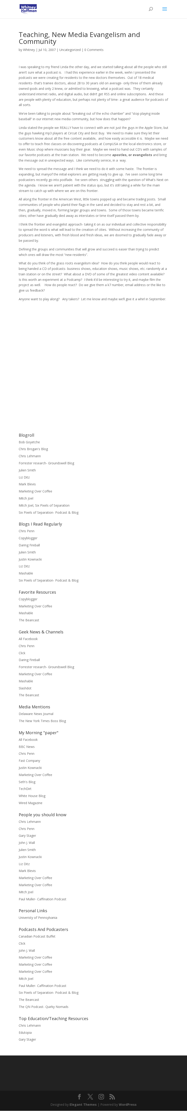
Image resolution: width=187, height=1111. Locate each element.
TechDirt (25, 789)
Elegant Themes (83, 1104)
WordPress (128, 1104)
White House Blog (32, 796)
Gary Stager (27, 835)
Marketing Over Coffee (35, 491)
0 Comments (94, 50)
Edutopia (25, 1032)
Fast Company (29, 760)
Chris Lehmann (30, 456)
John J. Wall (27, 842)
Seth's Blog (27, 782)
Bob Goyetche (29, 442)
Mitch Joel (26, 498)
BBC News (27, 746)
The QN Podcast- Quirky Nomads (43, 1007)
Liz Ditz (24, 477)
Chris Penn (26, 531)
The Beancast (29, 620)
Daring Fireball (29, 545)
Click (22, 653)
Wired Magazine (30, 803)
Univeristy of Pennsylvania (38, 917)
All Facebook (28, 639)
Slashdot (25, 688)
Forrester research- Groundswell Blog (46, 463)
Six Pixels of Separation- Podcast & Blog (48, 512)
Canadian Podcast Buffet (37, 936)
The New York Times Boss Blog (42, 721)
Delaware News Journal (36, 714)
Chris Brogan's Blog (33, 449)
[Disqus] (93, 359)
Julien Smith (27, 470)
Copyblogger (28, 538)
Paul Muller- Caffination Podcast (42, 899)
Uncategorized (70, 50)
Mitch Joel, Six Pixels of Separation (44, 505)
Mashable (26, 573)
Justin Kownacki (30, 559)
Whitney (29, 50)
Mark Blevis (27, 484)
